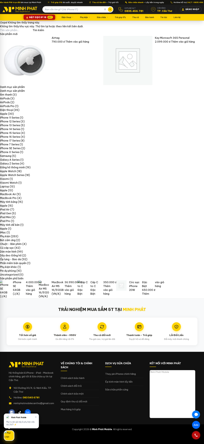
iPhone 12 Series (10, 121)
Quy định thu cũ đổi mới (74, 401)
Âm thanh (6, 94)
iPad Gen (5, 213)
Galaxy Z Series (9, 163)
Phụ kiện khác (8, 267)
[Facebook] (12, 412)
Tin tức (163, 17)
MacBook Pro (8, 198)
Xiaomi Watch (9, 182)
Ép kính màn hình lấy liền (119, 381)
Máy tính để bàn (10, 224)
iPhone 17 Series (10, 140)
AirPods (5, 98)
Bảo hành (149, 17)
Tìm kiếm (38, 30)
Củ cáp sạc (7, 247)
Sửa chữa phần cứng (116, 389)
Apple (3, 113)
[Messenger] (196, 414)
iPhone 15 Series (10, 132)
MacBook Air (8, 194)
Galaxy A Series (10, 159)
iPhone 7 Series (9, 144)
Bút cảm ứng (7, 240)
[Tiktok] (20, 412)
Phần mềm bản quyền (13, 263)
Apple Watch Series (12, 175)
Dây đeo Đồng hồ (11, 255)
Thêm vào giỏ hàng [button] (77, 41)
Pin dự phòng (8, 270)
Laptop (4, 186)
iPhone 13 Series (10, 125)
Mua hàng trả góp (71, 409)
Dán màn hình (8, 251)
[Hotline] (196, 435)
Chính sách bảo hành (72, 378)
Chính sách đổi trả (71, 385)
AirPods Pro (7, 106)
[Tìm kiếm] (110, 9)
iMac (3, 232)
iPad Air (5, 209)
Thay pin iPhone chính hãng (120, 373)
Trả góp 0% (120, 17)
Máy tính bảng (8, 201)
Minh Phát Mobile (159, 371)
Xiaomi (4, 178)
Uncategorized (9, 274)
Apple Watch (8, 171)
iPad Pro (5, 221)
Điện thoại (66, 17)
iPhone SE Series (10, 148)
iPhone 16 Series (10, 136)
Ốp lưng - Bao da (10, 259)
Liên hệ (177, 17)
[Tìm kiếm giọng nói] (105, 9)
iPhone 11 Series (9, 117)
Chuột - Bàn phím (11, 244)
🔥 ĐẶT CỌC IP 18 (39, 17)
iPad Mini (5, 217)
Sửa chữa (101, 17)
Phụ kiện (84, 17)
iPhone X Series (9, 152)
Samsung (5, 155)
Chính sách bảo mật (72, 393)
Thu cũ (135, 17)
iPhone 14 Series (10, 129)
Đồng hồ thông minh (12, 167)
